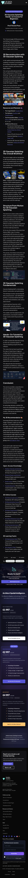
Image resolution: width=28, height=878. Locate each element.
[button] (26, 3)
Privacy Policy (20, 861)
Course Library (6, 800)
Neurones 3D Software (7, 811)
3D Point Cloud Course (11, 510)
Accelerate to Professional (14, 681)
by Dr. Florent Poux (9, 780)
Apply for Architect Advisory (14, 724)
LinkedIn (14, 557)
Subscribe (14, 853)
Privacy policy (18, 858)
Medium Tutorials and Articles (13, 469)
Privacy (9, 871)
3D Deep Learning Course (12, 525)
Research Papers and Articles (12, 475)
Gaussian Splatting (20, 561)
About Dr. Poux (6, 825)
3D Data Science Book (7, 814)
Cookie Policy (7, 874)
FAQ (4, 830)
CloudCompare (9, 115)
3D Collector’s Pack (15, 440)
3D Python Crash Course (11, 497)
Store (4, 819)
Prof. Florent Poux (14, 26)
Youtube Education (10, 485)
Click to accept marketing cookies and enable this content (14, 99)
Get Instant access (15, 581)
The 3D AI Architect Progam (8, 802)
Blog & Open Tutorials (7, 816)
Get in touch (8, 764)
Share (7, 557)
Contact (13, 874)
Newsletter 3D (6, 827)
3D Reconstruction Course (12, 502)
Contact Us (5, 833)
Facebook (22, 557)
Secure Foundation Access (14, 638)
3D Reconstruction (10, 561)
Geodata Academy (8, 778)
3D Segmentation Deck (11, 539)
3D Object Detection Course (12, 518)
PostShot (15, 113)
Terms (14, 871)
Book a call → (9, 767)
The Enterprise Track (7, 805)
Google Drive (19, 111)
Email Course (8, 481)
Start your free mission (7, 797)
